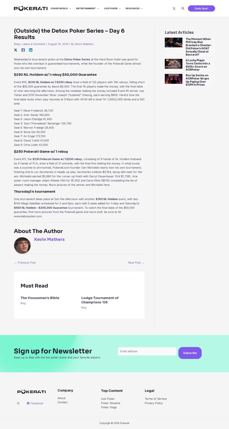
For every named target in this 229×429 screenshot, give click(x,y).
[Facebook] (23, 50)
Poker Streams (110, 403)
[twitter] (19, 403)
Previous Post (25, 262)
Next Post (136, 262)
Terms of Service (156, 398)
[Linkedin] (30, 50)
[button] (183, 8)
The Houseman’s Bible (40, 298)
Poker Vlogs (109, 407)
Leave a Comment (33, 44)
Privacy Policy (154, 403)
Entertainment (86, 8)
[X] (174, 8)
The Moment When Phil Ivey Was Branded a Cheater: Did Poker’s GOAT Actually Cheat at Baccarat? (198, 46)
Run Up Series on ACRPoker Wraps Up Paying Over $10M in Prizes (197, 80)
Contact (62, 402)
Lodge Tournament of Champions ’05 (100, 300)
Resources (133, 8)
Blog (17, 44)
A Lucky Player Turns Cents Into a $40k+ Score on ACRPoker (198, 65)
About (61, 398)
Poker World (59, 8)
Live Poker (111, 8)
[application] (69, 8)
